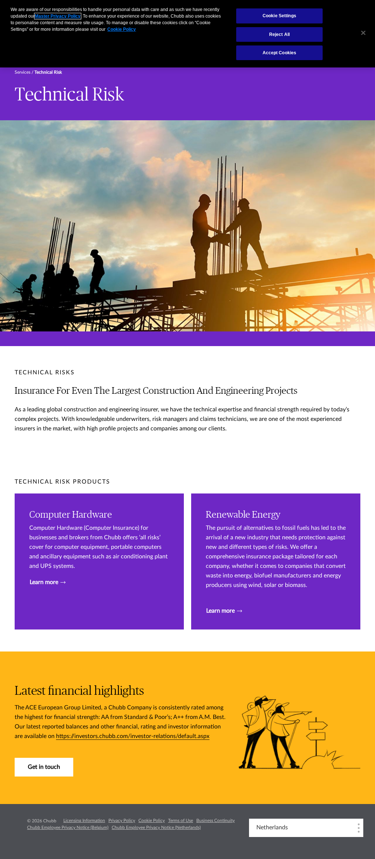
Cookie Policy (151, 820)
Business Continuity (215, 820)
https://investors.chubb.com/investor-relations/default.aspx (132, 736)
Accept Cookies (280, 52)
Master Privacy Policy (58, 16)
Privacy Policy (121, 820)
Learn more (44, 582)
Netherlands (272, 827)
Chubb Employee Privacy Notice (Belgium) (67, 827)
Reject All (279, 34)
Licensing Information (84, 820)
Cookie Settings (279, 15)
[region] (187, 33)
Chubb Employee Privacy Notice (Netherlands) (156, 827)
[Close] (363, 33)
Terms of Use (180, 820)
